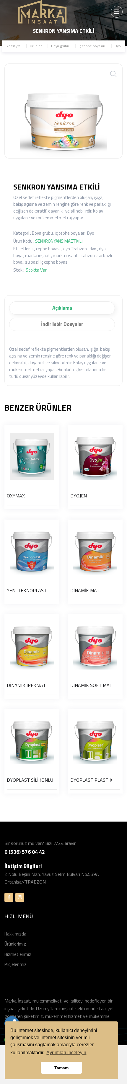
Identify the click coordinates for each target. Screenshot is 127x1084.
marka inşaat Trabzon (74, 255)
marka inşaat (37, 255)
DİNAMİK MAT (85, 590)
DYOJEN (78, 495)
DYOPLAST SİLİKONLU (30, 779)
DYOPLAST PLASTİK (91, 779)
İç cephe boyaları (92, 46)
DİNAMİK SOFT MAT (91, 685)
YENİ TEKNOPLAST (27, 590)
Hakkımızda (15, 933)
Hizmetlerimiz (17, 954)
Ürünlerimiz (15, 944)
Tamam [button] (61, 1067)
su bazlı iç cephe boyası (47, 262)
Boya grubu (60, 46)
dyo (92, 248)
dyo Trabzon (75, 248)
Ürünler (36, 46)
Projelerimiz (15, 964)
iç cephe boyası (46, 248)
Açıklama (62, 308)
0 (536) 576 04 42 (24, 852)
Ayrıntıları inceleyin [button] (66, 1052)
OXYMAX (16, 495)
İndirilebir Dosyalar (62, 324)
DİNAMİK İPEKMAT (26, 685)
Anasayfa (13, 46)
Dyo (118, 46)
